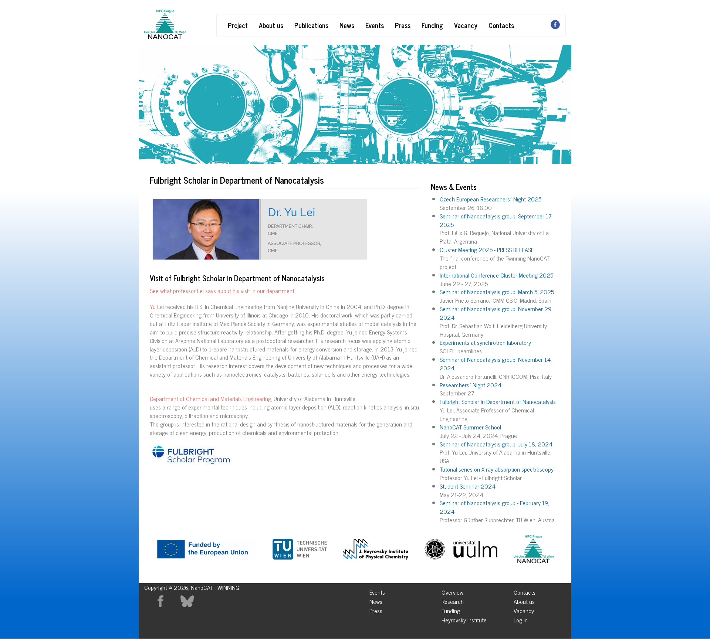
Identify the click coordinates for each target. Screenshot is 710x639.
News (346, 25)
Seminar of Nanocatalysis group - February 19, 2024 (494, 507)
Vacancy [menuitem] (524, 609)
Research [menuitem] (453, 600)
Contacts (501, 25)
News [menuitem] (375, 600)
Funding (432, 25)
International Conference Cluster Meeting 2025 (496, 275)
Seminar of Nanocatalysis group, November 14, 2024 (496, 363)
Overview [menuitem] (452, 591)
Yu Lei (157, 306)
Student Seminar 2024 (468, 486)
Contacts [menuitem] (524, 591)
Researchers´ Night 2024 (470, 385)
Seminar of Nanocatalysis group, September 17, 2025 (496, 220)
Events (374, 25)
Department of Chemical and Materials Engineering (210, 398)
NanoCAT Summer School (470, 427)
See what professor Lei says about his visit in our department (222, 290)
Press (402, 25)
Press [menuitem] (375, 609)
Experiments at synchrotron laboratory (485, 342)
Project (238, 25)
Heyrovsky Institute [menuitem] (464, 619)
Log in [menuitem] (521, 619)
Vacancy (465, 25)
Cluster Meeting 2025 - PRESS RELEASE (487, 249)
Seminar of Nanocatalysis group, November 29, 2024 (496, 313)
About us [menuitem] (524, 600)
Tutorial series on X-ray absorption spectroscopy (497, 469)
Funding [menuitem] (451, 609)
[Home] (165, 24)
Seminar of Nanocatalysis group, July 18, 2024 (496, 444)
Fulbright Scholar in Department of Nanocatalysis (498, 401)
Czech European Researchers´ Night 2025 (490, 199)
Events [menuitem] (377, 591)
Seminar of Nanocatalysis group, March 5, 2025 (497, 291)
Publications (311, 25)
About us (271, 25)
